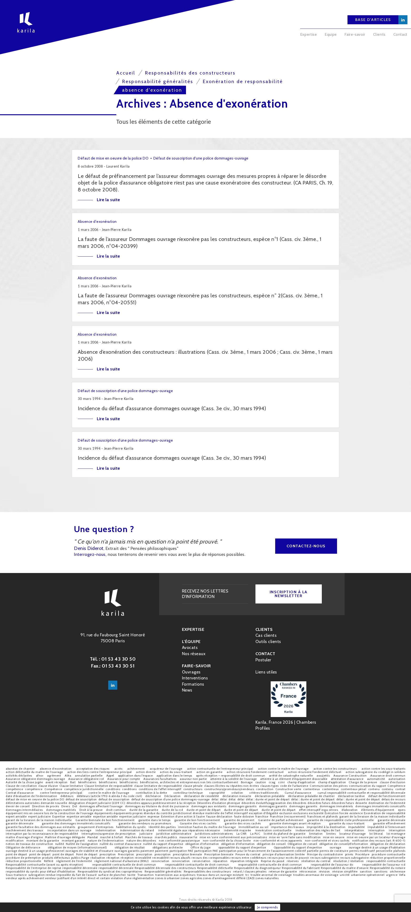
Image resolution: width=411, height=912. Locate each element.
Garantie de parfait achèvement (280, 820)
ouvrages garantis (127, 850)
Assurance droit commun (387, 775)
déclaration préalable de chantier (311, 796)
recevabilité (143, 857)
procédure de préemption (23, 857)
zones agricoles (191, 878)
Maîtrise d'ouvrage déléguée (65, 837)
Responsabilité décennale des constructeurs (165, 868)
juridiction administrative (173, 833)
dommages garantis (243, 806)
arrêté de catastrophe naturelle (291, 775)
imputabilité (356, 827)
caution (260, 782)
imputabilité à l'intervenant (386, 827)
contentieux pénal (353, 789)
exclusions (300, 813)
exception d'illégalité (263, 813)
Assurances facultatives (159, 779)
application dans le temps (174, 775)
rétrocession (308, 871)
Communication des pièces (328, 785)
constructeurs (192, 789)
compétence (14, 789)
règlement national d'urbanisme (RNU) (121, 861)
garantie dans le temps (154, 820)
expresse (153, 816)
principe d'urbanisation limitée (284, 854)
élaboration (350, 810)
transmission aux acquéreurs (175, 875)
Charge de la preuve (363, 782)
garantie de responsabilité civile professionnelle (340, 820)
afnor (40, 775)
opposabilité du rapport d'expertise (242, 847)
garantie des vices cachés (243, 823)
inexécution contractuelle (273, 830)
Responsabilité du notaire (388, 868)
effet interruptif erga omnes (318, 810)
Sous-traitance (16, 875)
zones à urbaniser (167, 878)
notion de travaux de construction (29, 844)
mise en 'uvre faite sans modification (295, 837)
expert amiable (16, 816)
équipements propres (128, 813)
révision (324, 871)
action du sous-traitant (176, 772)
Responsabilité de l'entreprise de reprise (33, 868)
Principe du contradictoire (325, 854)
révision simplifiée (345, 871)
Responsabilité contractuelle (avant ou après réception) (44, 864)
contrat (400, 789)
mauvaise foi (188, 837)
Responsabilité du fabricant (301, 868)
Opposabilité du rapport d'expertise (298, 847)
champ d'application (301, 782)
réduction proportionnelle (388, 857)
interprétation (354, 830)
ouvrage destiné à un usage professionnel (35, 850)
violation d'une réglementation (132, 878)
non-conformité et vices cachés (327, 840)
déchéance (153, 796)
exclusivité (316, 813)
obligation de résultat (130, 847)
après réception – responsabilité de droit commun (230, 775)
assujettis (323, 775)
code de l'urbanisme (294, 785)
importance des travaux (287, 827)
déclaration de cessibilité (201, 796)
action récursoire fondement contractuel (255, 772)
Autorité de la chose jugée (24, 782)
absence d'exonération (56, 768)
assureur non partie (193, 779)
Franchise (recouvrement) (288, 816)
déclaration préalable (270, 796)
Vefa (402, 875)
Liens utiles (266, 672)
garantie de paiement (239, 820)
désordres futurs (319, 803)
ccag (272, 782)
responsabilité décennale (79, 868)
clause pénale (193, 785)
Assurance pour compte (123, 779)
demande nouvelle (54, 803)
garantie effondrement (389, 823)
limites (331, 833)
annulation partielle (89, 775)
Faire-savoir (354, 34)
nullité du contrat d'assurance (120, 844)
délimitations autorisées (22, 803)
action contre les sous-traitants (383, 768)
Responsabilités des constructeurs (207, 871)
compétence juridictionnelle (84, 789)
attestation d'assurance (347, 779)
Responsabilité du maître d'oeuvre (345, 868)
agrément (54, 775)
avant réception (56, 782)
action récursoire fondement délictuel (314, 772)
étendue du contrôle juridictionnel (168, 813)
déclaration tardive (351, 796)
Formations (193, 684)
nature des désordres (141, 840)
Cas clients (266, 635)
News (187, 690)
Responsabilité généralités (163, 871)
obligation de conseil (271, 844)
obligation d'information (202, 844)
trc (247, 875)
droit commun (116, 810)
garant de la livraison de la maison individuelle (372, 816)
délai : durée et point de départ (267, 799)
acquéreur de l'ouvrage (166, 768)
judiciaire (145, 833)
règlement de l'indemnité (74, 861)
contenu (374, 789)
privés (349, 854)
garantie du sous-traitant (347, 823)
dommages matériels (61, 810)
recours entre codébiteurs (248, 857)
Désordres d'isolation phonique (218, 803)
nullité (59, 844)
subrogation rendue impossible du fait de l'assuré (62, 875)
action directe (146, 772)
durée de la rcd (172, 810)
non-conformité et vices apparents (278, 840)
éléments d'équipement (377, 810)
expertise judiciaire (132, 816)
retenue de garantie (283, 871)
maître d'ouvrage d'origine (24, 837)
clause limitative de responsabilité (158, 785)
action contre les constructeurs (335, 768)
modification (15, 840)
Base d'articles (373, 19)
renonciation (160, 861)
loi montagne (396, 833)
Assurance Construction (350, 775)
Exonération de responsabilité (385, 813)
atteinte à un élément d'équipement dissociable (293, 779)
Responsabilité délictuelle (215, 868)
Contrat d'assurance (20, 792)
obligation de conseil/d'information (343, 844)
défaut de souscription (81, 799)
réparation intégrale (244, 861)
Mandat (92, 837)
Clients (379, 34)
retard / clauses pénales (249, 871)
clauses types (269, 785)
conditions (113, 789)
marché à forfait (111, 837)
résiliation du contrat (316, 861)
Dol (74, 806)
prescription (108, 854)
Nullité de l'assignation (82, 844)
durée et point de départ (203, 810)
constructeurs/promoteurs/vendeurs (229, 789)
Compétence (396, 785)
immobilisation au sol (254, 827)
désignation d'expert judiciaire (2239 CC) (96, 803)
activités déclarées (19, 775)
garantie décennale (391, 820)
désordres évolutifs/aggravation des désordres (273, 803)
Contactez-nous (306, 546)
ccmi (281, 782)
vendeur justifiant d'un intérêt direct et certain (77, 878)
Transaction (145, 875)
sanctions (380, 871)
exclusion (286, 813)
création (237, 792)
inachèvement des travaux (24, 830)
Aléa (68, 775)
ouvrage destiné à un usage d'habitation (377, 847)
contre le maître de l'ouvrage (108, 792)
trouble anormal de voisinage (271, 875)
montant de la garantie (42, 840)
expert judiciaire (39, 816)
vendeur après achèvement (25, 878)
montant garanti (73, 840)
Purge (85, 857)
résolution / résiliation (348, 861)
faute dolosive (244, 816)
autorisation (396, 779)
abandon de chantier (20, 768)
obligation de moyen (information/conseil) (77, 847)
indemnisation (106, 830)
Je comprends (267, 907)
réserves (292, 861)
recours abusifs (180, 857)
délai (215, 799)
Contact (400, 34)
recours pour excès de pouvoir (288, 857)
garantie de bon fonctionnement (197, 820)
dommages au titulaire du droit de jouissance (157, 806)
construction (264, 789)
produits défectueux (56, 857)
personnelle (384, 850)
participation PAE (181, 850)
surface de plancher (112, 875)
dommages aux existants (208, 806)
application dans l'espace (135, 775)
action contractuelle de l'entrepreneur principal (220, 768)
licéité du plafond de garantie (284, 833)
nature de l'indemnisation (106, 840)
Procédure (362, 854)
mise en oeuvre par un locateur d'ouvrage (376, 837)
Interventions (195, 678)
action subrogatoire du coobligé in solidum (375, 772)
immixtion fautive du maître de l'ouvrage (207, 827)
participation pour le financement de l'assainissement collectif (262, 850)
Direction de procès (45, 806)
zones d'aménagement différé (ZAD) (229, 878)
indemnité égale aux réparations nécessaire (189, 830)
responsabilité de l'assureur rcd (383, 864)
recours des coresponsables (210, 857)
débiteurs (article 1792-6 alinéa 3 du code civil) (109, 796)
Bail (72, 782)
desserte (361, 803)
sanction (366, 871)
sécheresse (397, 871)
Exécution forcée (336, 813)
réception (113, 857)
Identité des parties (162, 827)
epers (402, 810)
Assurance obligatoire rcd (86, 779)
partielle (313, 850)
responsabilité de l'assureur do (332, 864)
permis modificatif (362, 850)
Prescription (126, 854)
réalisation (97, 857)
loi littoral (376, 833)
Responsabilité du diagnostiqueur (257, 868)
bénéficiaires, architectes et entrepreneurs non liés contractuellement (189, 782)
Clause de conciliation (21, 785)
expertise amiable (79, 816)
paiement (147, 850)
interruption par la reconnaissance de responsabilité (42, 833)
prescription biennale (187, 854)
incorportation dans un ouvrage (69, 830)
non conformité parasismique (179, 840)
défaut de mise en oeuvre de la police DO (35, 799)
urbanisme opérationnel (367, 875)
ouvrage (335, 847)
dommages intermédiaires (24, 810)
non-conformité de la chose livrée (227, 840)
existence (356, 813)
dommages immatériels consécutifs (380, 806)
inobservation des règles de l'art (318, 830)
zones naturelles (267, 878)
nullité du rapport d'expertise (163, 844)
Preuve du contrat (247, 854)
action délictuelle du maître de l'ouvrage (34, 772)
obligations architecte (167, 847)
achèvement (136, 768)
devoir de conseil (18, 806)
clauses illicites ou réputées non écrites (231, 785)
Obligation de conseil (302, 844)
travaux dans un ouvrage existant (220, 875)
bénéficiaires (87, 782)
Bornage (247, 782)
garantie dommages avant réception (295, 823)
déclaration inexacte (236, 796)
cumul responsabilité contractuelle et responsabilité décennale (361, 792)
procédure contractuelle (389, 854)
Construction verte (288, 789)
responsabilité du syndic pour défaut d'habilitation (40, 871)
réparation (220, 861)
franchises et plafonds (322, 816)
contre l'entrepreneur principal (61, 792)
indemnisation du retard (137, 830)
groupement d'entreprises (95, 827)
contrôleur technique (188, 792)
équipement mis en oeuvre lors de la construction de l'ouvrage (49, 813)
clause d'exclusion (392, 782)
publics (76, 857)
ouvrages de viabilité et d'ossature (89, 850)
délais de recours (394, 799)
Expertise (308, 34)
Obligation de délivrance (23, 847)
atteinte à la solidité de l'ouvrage (233, 779)
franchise (262, 816)
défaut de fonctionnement (386, 796)
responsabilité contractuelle (386, 861)
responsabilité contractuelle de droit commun (124, 864)
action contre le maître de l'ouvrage (283, 768)
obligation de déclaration (388, 844)
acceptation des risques (92, 768)
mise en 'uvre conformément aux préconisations (233, 837)
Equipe (331, 34)
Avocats (190, 647)
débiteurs (66, 796)
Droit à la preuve (91, 810)
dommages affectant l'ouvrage (101, 806)
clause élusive (48, 785)
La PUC (255, 833)
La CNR (241, 833)
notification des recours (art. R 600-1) (379, 840)
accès (118, 768)
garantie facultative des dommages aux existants (40, 827)
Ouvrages (191, 672)
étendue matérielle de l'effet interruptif (220, 813)
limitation (316, 833)
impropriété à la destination (326, 827)
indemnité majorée (237, 830)
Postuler (263, 660)
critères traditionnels (263, 792)
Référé (49, 861)
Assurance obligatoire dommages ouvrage (35, 779)
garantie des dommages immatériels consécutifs (76, 823)
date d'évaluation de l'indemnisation (31, 796)
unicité (345, 875)
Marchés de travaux (139, 837)
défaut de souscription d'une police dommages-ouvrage (170, 799)
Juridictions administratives (214, 833)
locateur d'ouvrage (352, 833)
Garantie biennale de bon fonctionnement (105, 820)
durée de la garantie (143, 810)
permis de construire (334, 850)
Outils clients (268, 641)
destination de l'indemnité (386, 803)
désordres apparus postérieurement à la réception (161, 803)
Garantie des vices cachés (198, 823)
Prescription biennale (219, 854)
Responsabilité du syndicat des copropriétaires (110, 871)
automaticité (376, 779)
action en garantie (209, 772)
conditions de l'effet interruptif (160, 789)
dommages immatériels (336, 806)
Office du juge (200, 847)
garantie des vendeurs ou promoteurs (145, 823)
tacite (131, 875)
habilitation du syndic (131, 827)
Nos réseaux (194, 653)
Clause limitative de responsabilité (108, 785)
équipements (103, 813)
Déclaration (172, 796)
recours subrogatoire (324, 857)
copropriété (217, 792)
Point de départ (87, 854)
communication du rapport (367, 785)
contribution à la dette (151, 792)
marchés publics (166, 837)
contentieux (311, 789)
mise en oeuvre (334, 837)
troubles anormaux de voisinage (315, 875)
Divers (65, 806)
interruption (376, 830)
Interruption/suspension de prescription (109, 833)
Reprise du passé (272, 861)
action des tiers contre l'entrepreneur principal (99, 772)
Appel (110, 775)
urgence (392, 875)
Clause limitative (71, 785)
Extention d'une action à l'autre (183, 816)
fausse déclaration (219, 816)
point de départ (16, 854)
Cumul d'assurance (298, 792)
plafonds (399, 850)
